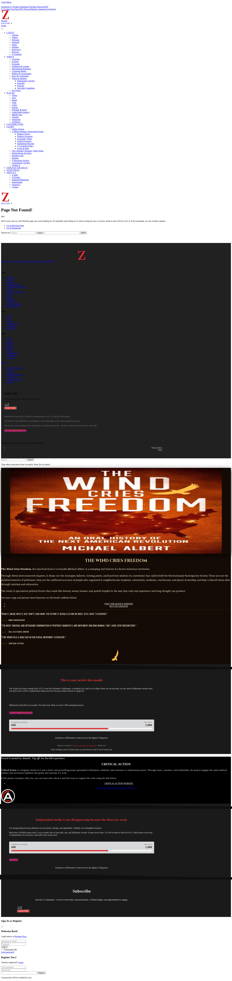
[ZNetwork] (5, 18)
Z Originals (16, 54)
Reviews (15, 52)
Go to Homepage (13, 228)
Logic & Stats (23, 148)
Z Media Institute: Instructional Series (28, 131)
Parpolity (21, 83)
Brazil (14, 100)
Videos (15, 37)
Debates (15, 47)
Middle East (17, 115)
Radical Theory (23, 134)
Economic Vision (24, 139)
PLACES (10, 93)
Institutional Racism (25, 143)
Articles (15, 35)
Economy (16, 64)
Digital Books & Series (21, 153)
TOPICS (10, 57)
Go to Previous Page (15, 225)
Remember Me (10, 950)
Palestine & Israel (19, 110)
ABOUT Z (11, 172)
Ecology (15, 61)
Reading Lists (17, 156)
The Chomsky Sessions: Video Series (28, 151)
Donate (4, 21)
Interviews (16, 49)
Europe (15, 107)
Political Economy (25, 136)
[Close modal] (2, 926)
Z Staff (15, 175)
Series (14, 45)
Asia (14, 98)
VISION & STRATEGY (17, 168)
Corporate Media (19, 71)
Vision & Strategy (19, 78)
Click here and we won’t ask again (84, 745)
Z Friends (16, 177)
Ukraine (15, 117)
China (14, 105)
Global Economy (24, 141)
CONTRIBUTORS (14, 124)
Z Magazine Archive (20, 160)
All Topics (16, 90)
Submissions (17, 182)
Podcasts (15, 40)
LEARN (10, 127)
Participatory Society (26, 81)
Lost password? (7, 952)
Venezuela (16, 119)
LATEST (10, 32)
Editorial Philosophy (20, 180)
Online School (18, 129)
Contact (15, 187)
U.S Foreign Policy (25, 146)
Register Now (20, 936)
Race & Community (20, 76)
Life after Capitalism (26, 88)
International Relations (21, 69)
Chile (14, 102)
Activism (15, 59)
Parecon (20, 86)
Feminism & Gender (20, 66)
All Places (16, 122)
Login (20, 962)
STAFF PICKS (13, 170)
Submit (30, 460)
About (3, 363)
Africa (14, 95)
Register (41, 973)
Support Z (16, 184)
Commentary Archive (21, 163)
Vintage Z (16, 165)
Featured (15, 42)
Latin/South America (20, 112)
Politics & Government (21, 74)
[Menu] (2, 28)
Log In (4, 947)
